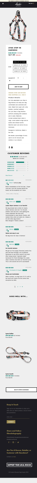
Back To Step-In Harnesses (21, 389)
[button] (12, 53)
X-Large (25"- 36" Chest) (20, 71)
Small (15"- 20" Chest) (19, 62)
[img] (9, 180)
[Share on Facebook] (9, 148)
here (14, 456)
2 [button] (17, 286)
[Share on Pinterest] (12, 148)
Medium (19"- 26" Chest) (20, 65)
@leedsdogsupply (14, 433)
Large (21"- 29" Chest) (19, 68)
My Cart (31, 3)
